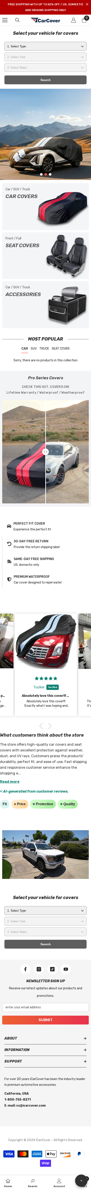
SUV (34, 348)
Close (87, 4)
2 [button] (45, 174)
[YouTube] (66, 969)
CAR (24, 348)
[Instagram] (39, 969)
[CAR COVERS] (45, 206)
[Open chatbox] (81, 1181)
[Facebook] (25, 969)
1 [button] (41, 174)
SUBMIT (46, 1020)
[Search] (17, 20)
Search (45, 80)
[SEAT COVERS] (45, 255)
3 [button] (50, 174)
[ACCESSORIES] (45, 304)
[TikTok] (52, 969)
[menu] (5, 20)
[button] (42, 726)
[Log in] (73, 20)
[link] (45, 526)
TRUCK (44, 348)
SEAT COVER (61, 348)
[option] (45, 134)
